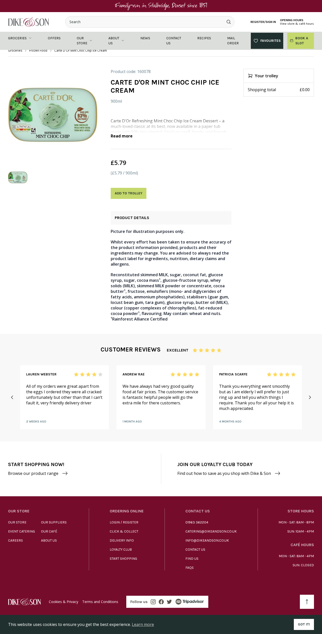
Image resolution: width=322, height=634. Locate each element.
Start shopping (123, 558)
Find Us (191, 558)
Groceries (17, 38)
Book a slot (301, 40)
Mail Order (233, 40)
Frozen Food (38, 50)
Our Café (49, 531)
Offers (54, 38)
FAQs (189, 568)
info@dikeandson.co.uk (207, 540)
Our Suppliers (54, 522)
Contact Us (195, 549)
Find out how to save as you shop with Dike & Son (224, 473)
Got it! (304, 624)
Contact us (173, 40)
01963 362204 (196, 522)
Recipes (204, 38)
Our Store (17, 522)
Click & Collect (124, 531)
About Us (49, 540)
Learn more (143, 624)
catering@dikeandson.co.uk (211, 531)
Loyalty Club (121, 549)
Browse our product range (33, 473)
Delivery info (122, 540)
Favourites (270, 41)
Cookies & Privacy (63, 601)
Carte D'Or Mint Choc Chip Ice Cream (80, 50)
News (145, 38)
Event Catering (21, 531)
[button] (12, 397)
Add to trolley (128, 193)
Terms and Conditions (100, 601)
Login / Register (124, 522)
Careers (15, 540)
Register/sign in (263, 22)
